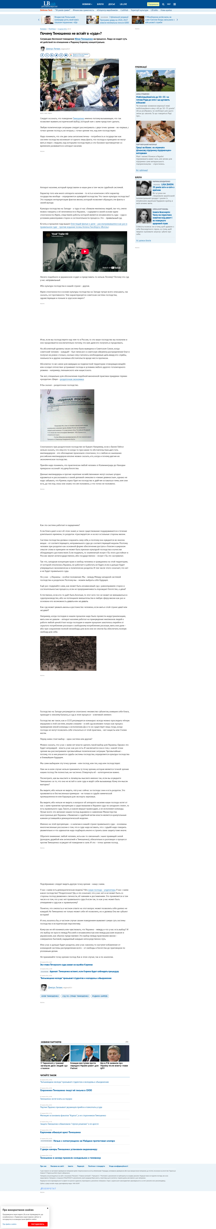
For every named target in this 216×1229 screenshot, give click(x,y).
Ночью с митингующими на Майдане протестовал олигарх (78, 1140)
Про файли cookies (9, 1224)
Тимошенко (78, 118)
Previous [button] (38, 19)
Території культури (139, 10)
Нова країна (166, 10)
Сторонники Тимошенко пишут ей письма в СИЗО (66, 1090)
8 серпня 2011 (62, 29)
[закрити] (47, 1208)
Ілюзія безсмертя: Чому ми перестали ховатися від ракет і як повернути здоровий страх (162, 218)
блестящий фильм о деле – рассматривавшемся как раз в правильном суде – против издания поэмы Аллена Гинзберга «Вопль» (83, 225)
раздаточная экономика (72, 379)
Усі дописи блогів (143, 240)
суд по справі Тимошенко (75, 996)
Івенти (70, 1166)
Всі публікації (142, 170)
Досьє (111, 4)
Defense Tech (46, 10)
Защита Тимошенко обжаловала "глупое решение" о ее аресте (69, 1123)
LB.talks (154, 10)
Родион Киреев (100, 996)
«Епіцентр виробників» (107, 10)
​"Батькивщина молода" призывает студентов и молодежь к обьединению (75, 978)
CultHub (124, 10)
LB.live (123, 4)
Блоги (100, 4)
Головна (43, 29)
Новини (86, 4)
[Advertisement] (85, 168)
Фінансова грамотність (83, 10)
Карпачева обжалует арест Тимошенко (60, 1132)
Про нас (43, 1166)
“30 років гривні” (62, 10)
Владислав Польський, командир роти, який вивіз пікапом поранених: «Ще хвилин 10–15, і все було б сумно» (67, 22)
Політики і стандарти (96, 1166)
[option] (63, 19)
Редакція (80, 1166)
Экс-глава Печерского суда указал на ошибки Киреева (66, 964)
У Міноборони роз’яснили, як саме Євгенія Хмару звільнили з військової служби (159, 20)
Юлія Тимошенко (50, 996)
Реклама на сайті (57, 1166)
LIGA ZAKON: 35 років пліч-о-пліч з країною (163, 187)
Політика (52, 29)
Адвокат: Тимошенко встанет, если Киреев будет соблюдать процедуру (80, 971)
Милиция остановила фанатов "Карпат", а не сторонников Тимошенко (73, 1115)
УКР (169, 4)
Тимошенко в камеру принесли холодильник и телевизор (70, 1157)
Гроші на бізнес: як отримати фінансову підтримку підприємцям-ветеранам (154, 150)
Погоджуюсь (37, 1224)
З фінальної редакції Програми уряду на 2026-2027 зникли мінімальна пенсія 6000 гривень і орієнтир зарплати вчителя (114, 22)
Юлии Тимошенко (84, 38)
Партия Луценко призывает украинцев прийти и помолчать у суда (71, 1107)
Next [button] (177, 19)
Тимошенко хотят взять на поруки (56, 1098)
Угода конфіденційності (118, 1166)
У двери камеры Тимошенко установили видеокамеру (68, 1149)
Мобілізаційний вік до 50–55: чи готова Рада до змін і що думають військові (153, 99)
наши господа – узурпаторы (102, 889)
